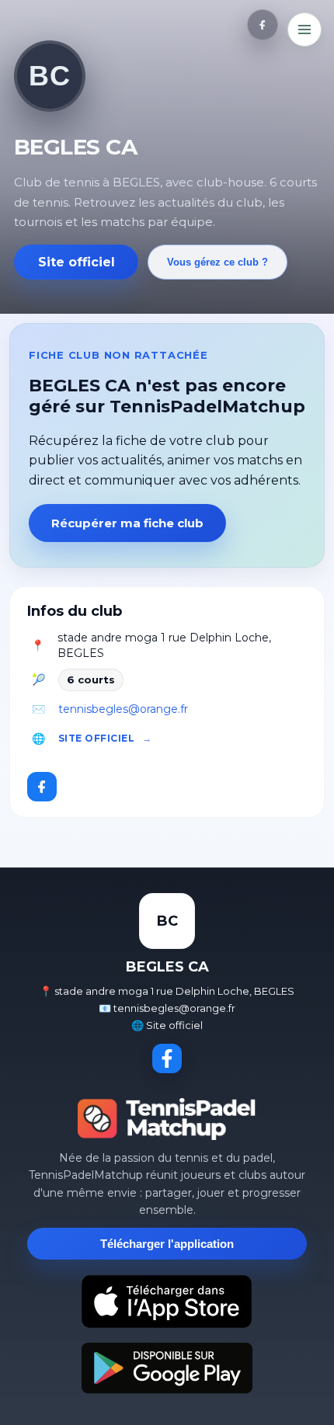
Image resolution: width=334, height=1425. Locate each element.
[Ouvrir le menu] (304, 29)
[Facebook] (262, 24)
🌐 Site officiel (167, 1025)
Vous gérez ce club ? (217, 262)
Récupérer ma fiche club (127, 523)
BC (49, 76)
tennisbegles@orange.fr (123, 709)
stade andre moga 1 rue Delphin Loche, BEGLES (164, 645)
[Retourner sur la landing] (167, 1119)
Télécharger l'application (167, 1243)
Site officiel (76, 262)
